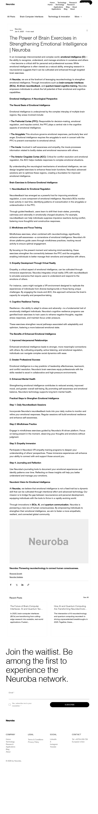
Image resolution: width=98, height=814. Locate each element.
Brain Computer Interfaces (31, 16)
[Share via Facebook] (11, 585)
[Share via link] (28, 585)
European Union (78, 742)
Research (10, 744)
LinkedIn (53, 739)
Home (8, 739)
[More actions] (87, 30)
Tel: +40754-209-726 (80, 739)
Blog (7, 749)
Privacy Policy (33, 742)
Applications (10, 747)
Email (11, 693)
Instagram (54, 744)
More (77, 16)
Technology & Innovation (59, 16)
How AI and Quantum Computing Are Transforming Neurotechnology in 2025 (70, 607)
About (8, 752)
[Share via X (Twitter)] (16, 585)
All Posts (11, 16)
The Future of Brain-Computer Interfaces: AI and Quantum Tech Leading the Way (26, 607)
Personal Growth (16, 574)
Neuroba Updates (16, 577)
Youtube (53, 747)
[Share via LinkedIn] (22, 585)
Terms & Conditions (35, 739)
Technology (10, 742)
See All (86, 597)
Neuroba (10, 4)
